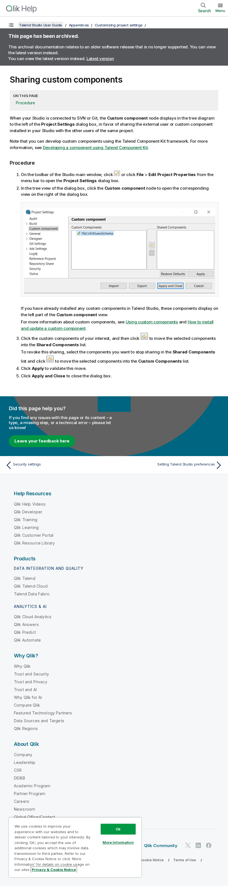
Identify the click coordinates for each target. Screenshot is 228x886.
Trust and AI (25, 689)
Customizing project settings (119, 25)
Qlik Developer (28, 511)
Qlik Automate (27, 640)
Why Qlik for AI (28, 697)
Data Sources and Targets (39, 720)
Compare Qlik (27, 705)
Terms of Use (184, 860)
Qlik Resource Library (34, 543)
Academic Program (32, 785)
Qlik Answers (26, 624)
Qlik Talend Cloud (31, 586)
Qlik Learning (26, 527)
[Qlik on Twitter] (188, 845)
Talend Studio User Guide (40, 25)
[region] (75, 847)
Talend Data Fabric (32, 594)
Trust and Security (31, 674)
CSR (18, 770)
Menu (220, 10)
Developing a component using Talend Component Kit (95, 147)
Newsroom (24, 809)
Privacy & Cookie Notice (143, 860)
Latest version (100, 58)
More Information (118, 842)
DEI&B (19, 778)
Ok (118, 829)
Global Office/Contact (34, 817)
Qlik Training (25, 519)
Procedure (25, 102)
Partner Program (29, 793)
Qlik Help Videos (30, 504)
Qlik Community (160, 845)
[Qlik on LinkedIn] (198, 845)
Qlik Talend (24, 578)
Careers (21, 801)
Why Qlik (22, 666)
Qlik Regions (26, 728)
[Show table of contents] (11, 25)
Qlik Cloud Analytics (32, 616)
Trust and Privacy (30, 681)
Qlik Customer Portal (33, 535)
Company (23, 754)
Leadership (25, 762)
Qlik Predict (25, 632)
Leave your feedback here (42, 441)
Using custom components (152, 322)
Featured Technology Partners (43, 713)
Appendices (79, 25)
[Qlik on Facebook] (209, 845)
